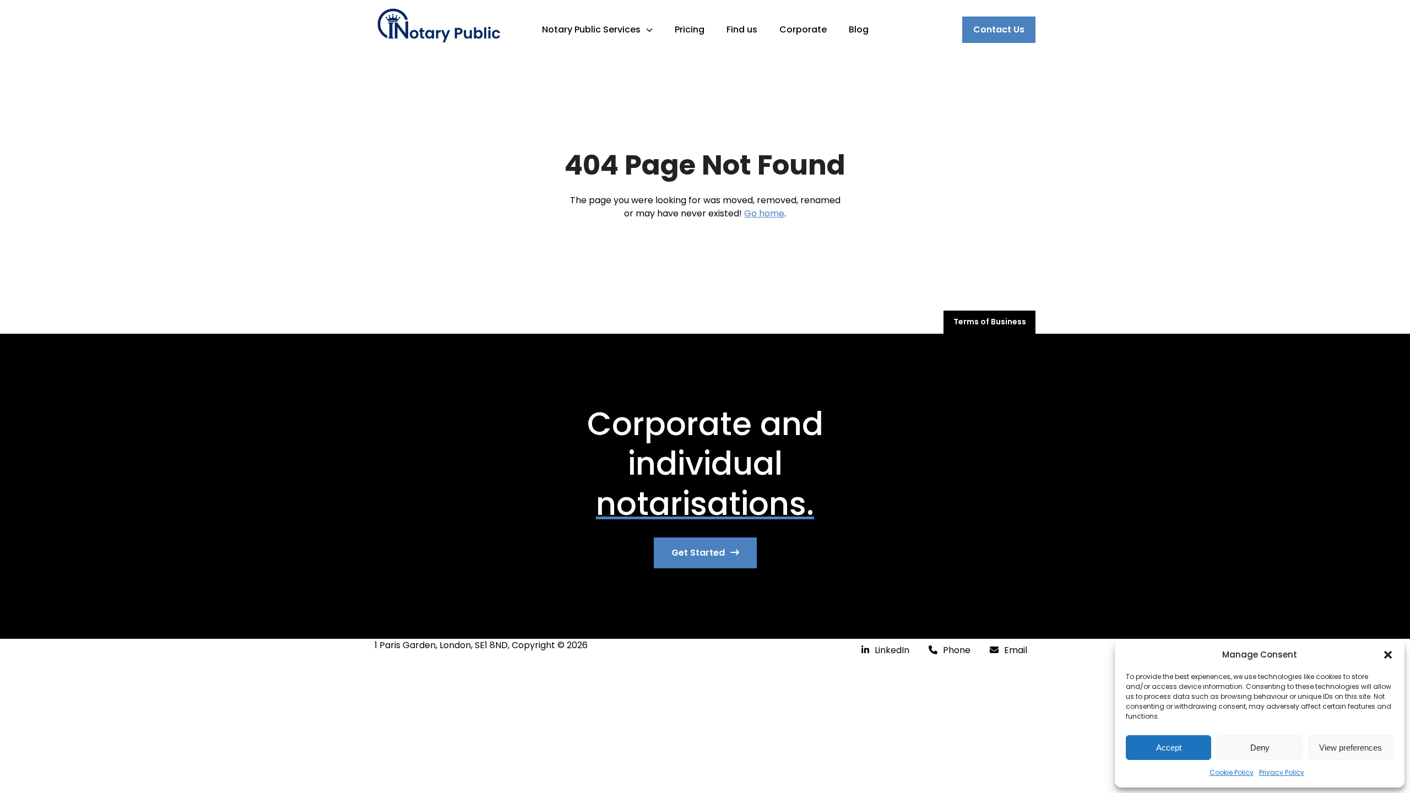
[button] (1387, 654)
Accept (1168, 747)
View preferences (1350, 747)
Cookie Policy (1232, 772)
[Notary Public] (438, 29)
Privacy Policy (1281, 772)
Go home (764, 213)
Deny (1260, 747)
